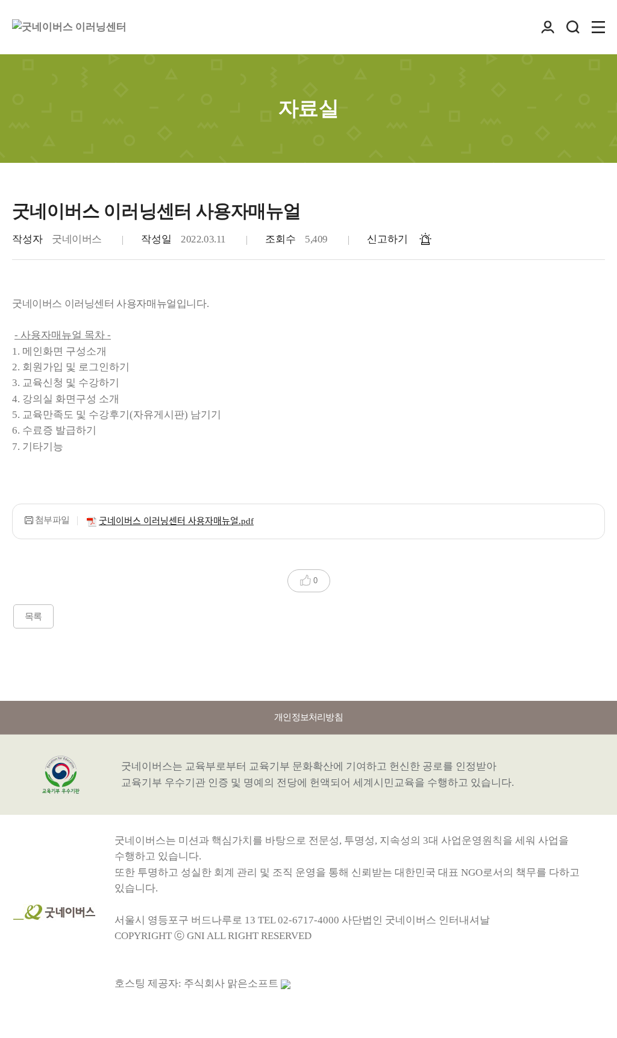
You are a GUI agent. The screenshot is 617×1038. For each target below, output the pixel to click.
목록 (33, 616)
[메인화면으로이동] (69, 27)
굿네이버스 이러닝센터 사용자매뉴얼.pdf (176, 521)
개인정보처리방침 (308, 717)
